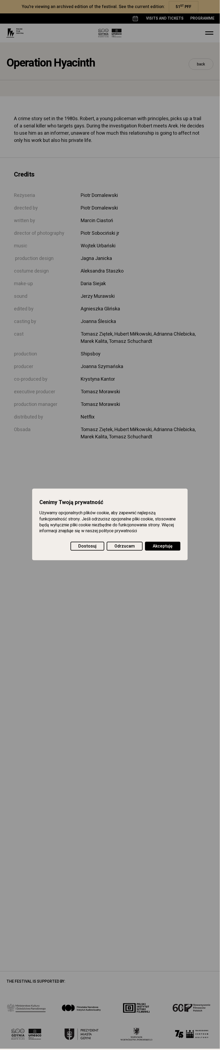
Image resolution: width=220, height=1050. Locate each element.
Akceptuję (163, 546)
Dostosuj (87, 546)
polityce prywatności (118, 531)
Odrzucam (124, 546)
